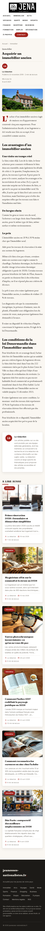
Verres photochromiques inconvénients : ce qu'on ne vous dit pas (19, 639)
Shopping (18, 25)
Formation (8, 30)
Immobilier (18, 16)
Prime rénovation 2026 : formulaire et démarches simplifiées (18, 518)
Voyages (7, 20)
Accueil (7, 16)
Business (29, 25)
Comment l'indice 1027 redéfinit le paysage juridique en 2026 (18, 702)
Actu (29, 16)
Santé (17, 20)
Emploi (19, 30)
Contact (21, 35)
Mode (25, 20)
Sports (34, 20)
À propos (7, 34)
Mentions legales (18, 899)
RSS (29, 899)
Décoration (31, 30)
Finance (7, 25)
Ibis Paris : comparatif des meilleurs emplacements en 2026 (18, 823)
